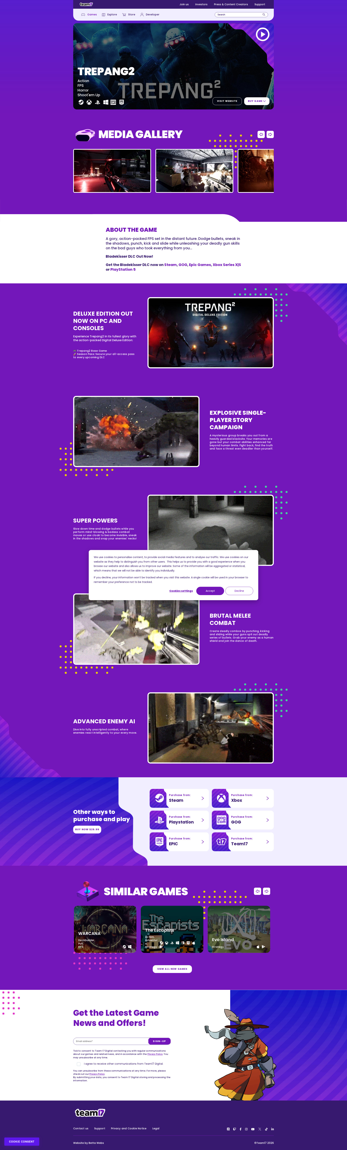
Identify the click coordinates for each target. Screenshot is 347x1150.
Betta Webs (96, 1143)
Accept (210, 591)
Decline (239, 591)
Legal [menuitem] (156, 1128)
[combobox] (241, 14)
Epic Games (200, 264)
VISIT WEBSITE (227, 101)
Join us (184, 4)
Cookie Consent (22, 1141)
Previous (261, 134)
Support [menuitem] (99, 1128)
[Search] (264, 14)
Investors (201, 4)
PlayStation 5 (123, 269)
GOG (183, 264)
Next (270, 134)
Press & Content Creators (231, 4)
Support (259, 4)
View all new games (172, 969)
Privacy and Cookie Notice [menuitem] (129, 1128)
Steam (170, 264)
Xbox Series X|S (227, 264)
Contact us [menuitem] (80, 1128)
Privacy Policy (155, 1054)
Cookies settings (181, 591)
